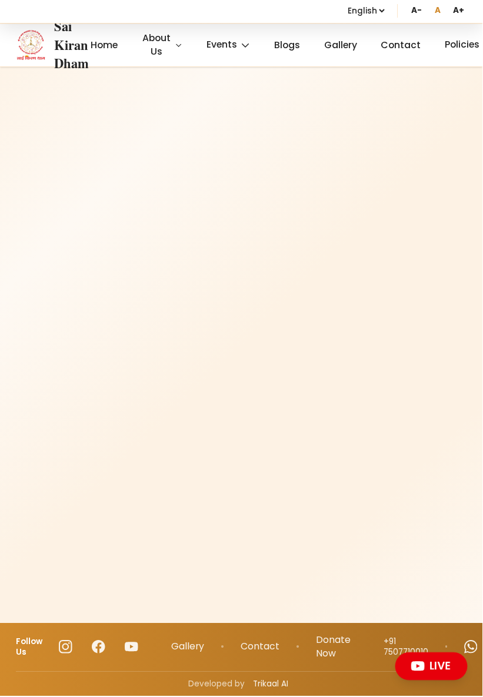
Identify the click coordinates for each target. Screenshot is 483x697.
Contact (401, 45)
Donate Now (333, 646)
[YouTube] (131, 646)
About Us (156, 44)
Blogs (287, 45)
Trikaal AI (270, 683)
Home (104, 45)
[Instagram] (65, 646)
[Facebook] (98, 646)
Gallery (340, 45)
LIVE (440, 665)
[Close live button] (464, 655)
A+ (458, 10)
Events (221, 44)
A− (416, 10)
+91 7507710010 (406, 647)
